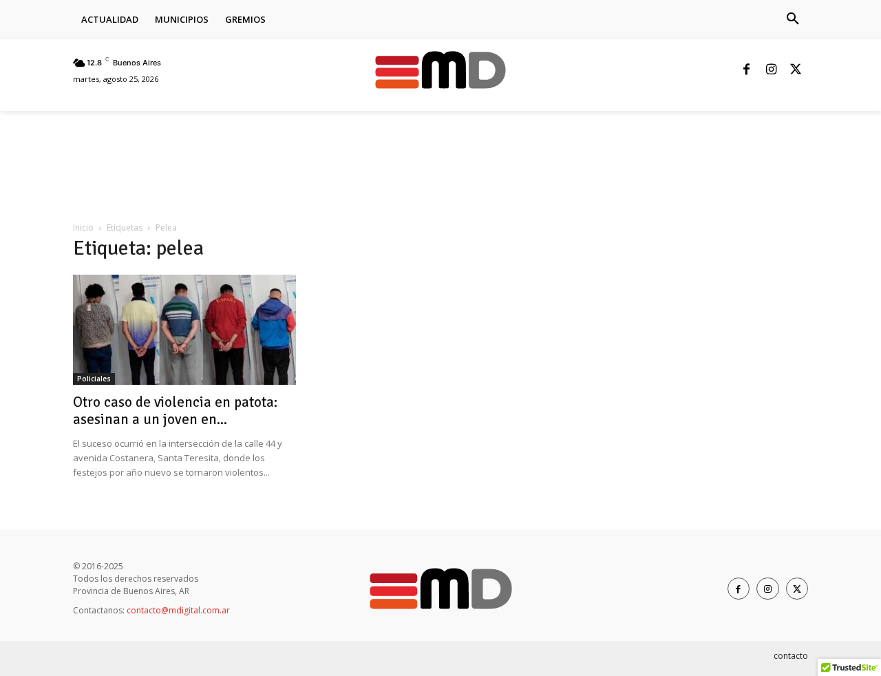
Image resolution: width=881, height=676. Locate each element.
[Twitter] (795, 70)
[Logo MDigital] (440, 70)
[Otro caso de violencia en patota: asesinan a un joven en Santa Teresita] (184, 330)
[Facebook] (746, 70)
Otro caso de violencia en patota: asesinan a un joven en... (175, 410)
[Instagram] (770, 70)
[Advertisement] (323, 158)
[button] (793, 19)
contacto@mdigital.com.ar (178, 610)
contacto (791, 656)
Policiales (94, 378)
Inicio (83, 227)
